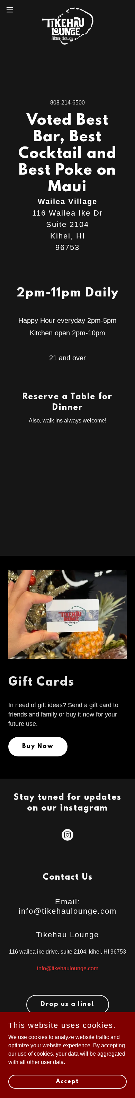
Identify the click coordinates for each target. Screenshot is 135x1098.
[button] (12, 10)
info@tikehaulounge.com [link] (67, 968)
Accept (67, 1081)
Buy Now (38, 746)
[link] (67, 9)
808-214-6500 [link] (67, 103)
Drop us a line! (67, 1004)
